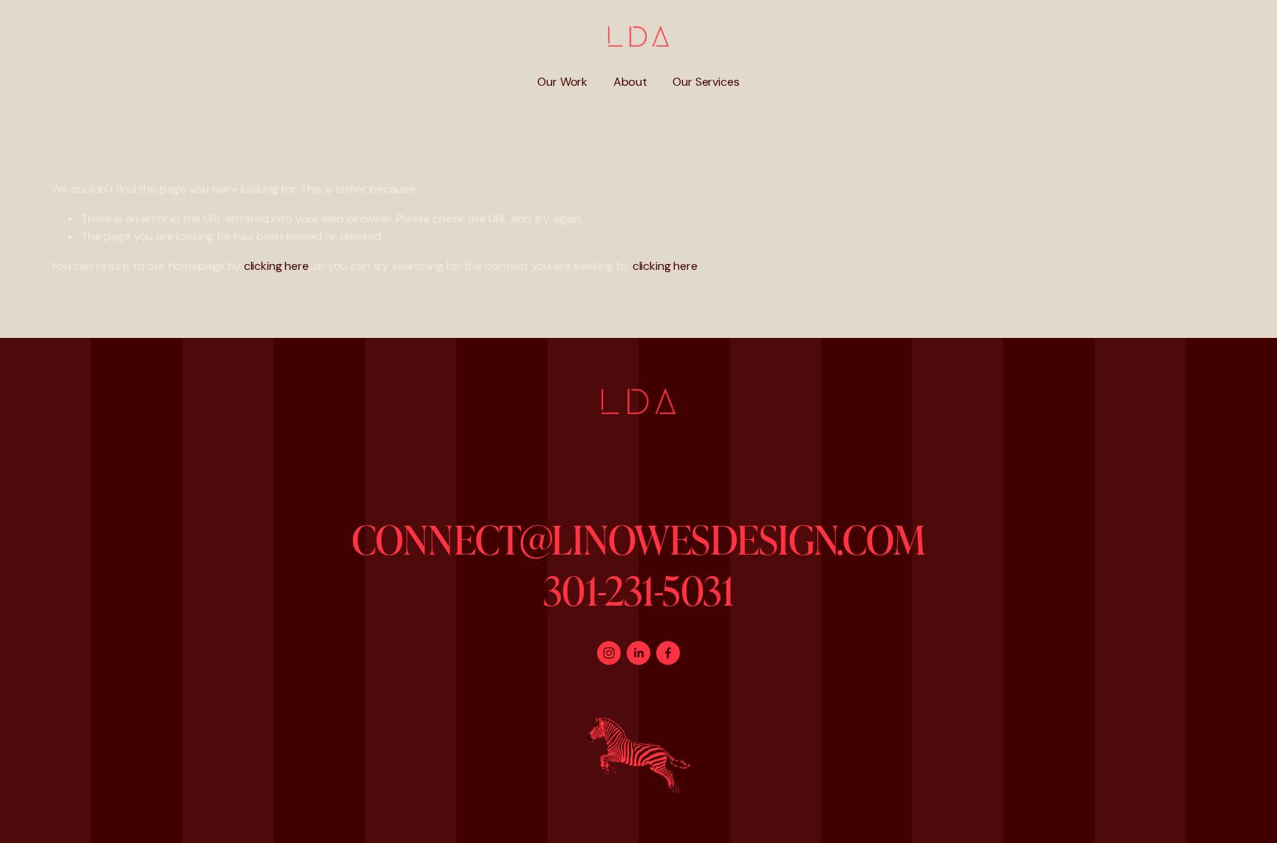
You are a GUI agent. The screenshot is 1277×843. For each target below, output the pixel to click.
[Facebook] (668, 653)
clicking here (276, 266)
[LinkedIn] (638, 653)
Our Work (562, 81)
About (630, 81)
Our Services (705, 81)
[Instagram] (609, 653)
